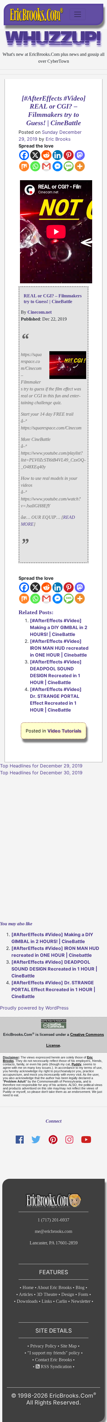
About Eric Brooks (54, 1287)
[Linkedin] (57, 155)
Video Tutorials (64, 731)
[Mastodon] (80, 155)
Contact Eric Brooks (53, 1359)
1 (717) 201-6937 (53, 1219)
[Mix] (24, 166)
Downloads (27, 1301)
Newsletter (80, 1301)
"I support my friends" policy (53, 1352)
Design (67, 1294)
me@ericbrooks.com (53, 1231)
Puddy (76, 1064)
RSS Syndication (56, 1366)
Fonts (83, 1294)
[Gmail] (46, 166)
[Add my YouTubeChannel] (86, 1139)
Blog (80, 1287)
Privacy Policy (43, 1346)
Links (47, 1301)
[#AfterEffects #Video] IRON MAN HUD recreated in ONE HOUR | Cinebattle (59, 648)
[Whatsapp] (35, 166)
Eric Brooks (58, 139)
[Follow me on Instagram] (69, 1139)
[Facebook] (24, 155)
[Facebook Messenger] (57, 166)
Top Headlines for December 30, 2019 (41, 772)
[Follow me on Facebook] (20, 1139)
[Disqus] (53, 847)
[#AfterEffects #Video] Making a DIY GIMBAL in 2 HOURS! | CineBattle (58, 627)
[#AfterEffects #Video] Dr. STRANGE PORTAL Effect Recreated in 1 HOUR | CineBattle (53, 989)
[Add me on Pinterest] (52, 1139)
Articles (26, 1294)
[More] (80, 166)
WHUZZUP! (53, 40)
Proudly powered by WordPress (34, 1008)
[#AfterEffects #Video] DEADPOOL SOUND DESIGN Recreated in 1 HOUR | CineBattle (54, 969)
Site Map (68, 1346)
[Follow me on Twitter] (36, 1139)
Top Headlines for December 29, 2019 (41, 766)
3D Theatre (47, 1294)
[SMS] (69, 166)
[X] (35, 155)
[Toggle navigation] (78, 14)
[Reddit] (46, 155)
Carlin (61, 1301)
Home (28, 1287)
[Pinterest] (69, 155)
